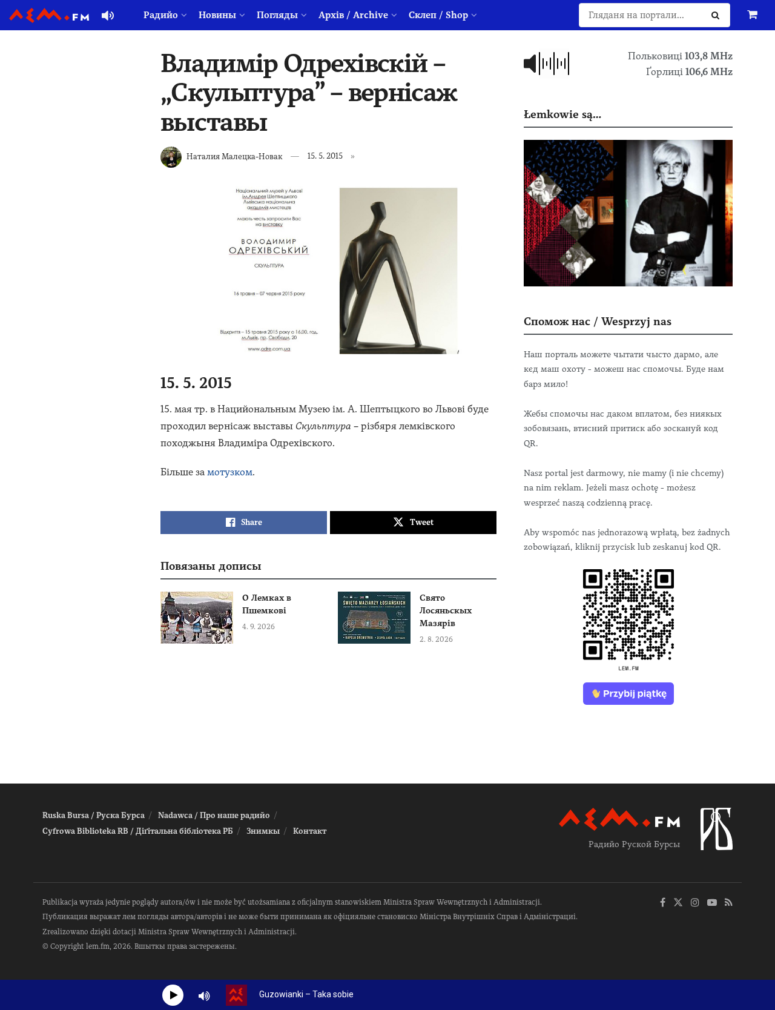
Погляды (277, 15)
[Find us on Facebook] (662, 903)
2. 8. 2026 (436, 639)
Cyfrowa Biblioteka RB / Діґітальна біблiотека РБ (137, 831)
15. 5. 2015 (325, 155)
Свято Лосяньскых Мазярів (446, 610)
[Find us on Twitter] (678, 903)
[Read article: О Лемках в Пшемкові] (196, 618)
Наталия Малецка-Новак (234, 155)
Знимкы (263, 831)
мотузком (229, 472)
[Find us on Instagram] (695, 903)
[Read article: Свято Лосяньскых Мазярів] (374, 618)
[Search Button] (717, 15)
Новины (217, 15)
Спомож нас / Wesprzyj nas (597, 321)
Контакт (309, 831)
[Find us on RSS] (729, 903)
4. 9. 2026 (258, 626)
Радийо (160, 15)
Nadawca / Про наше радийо (214, 815)
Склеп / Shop (438, 15)
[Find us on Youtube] (712, 903)
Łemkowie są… (562, 114)
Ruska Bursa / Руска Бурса (93, 815)
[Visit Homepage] (49, 15)
